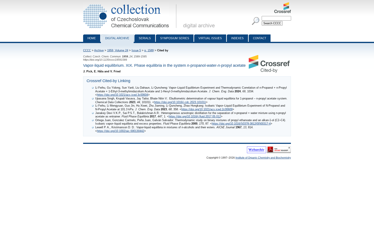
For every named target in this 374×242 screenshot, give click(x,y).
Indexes (237, 38)
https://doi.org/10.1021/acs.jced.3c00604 (122, 94)
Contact (259, 38)
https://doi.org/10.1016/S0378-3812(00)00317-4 (241, 123)
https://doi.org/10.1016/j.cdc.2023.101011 (180, 102)
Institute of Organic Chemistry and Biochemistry (263, 157)
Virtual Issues (210, 38)
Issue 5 (136, 50)
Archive (99, 50)
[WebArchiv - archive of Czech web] (256, 152)
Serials (145, 38)
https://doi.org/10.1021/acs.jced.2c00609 (206, 109)
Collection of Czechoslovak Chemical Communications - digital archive (131, 4)
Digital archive (117, 38)
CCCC (87, 50)
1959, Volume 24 (117, 50)
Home (91, 38)
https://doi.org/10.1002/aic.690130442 (120, 131)
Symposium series (174, 38)
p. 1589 (149, 50)
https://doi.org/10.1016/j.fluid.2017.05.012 (195, 116)
